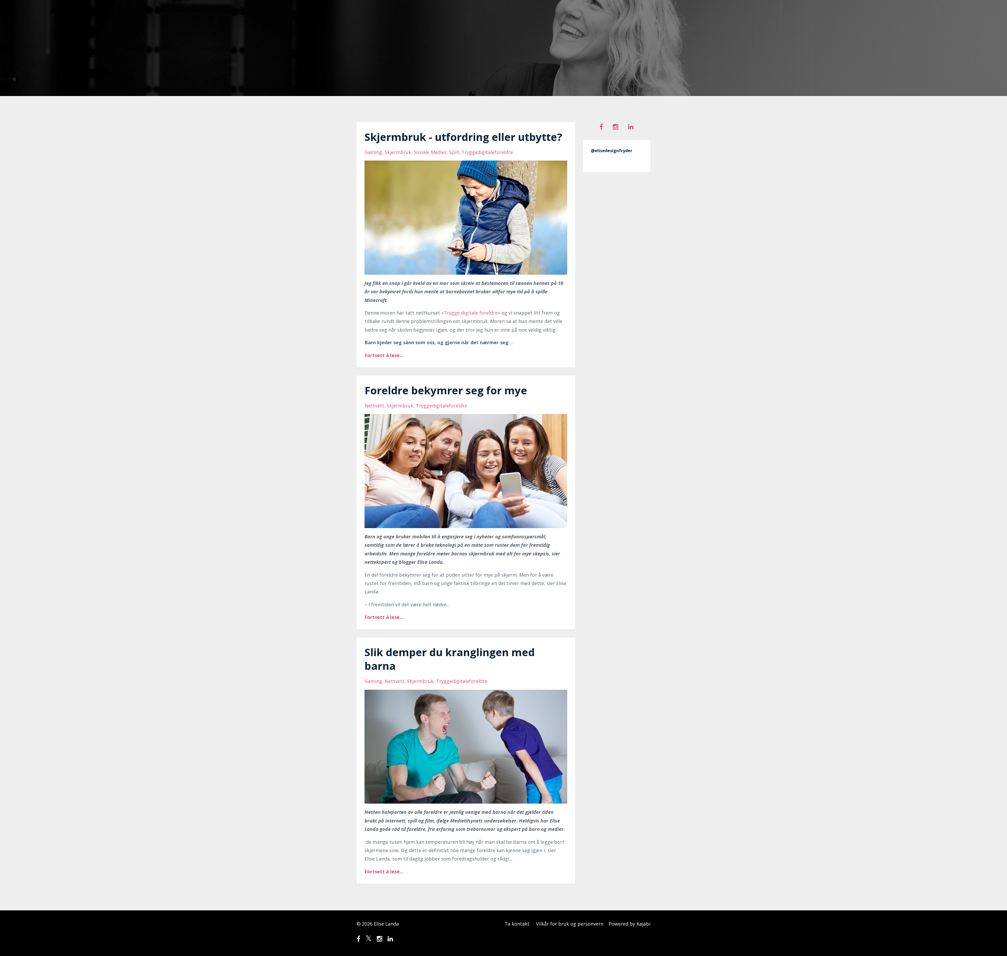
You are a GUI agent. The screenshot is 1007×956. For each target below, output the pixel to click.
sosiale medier (430, 152)
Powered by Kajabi (629, 924)
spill (454, 152)
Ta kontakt (517, 924)
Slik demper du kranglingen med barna (450, 659)
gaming (373, 152)
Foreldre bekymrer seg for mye (446, 390)
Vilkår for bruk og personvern (569, 924)
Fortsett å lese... (384, 355)
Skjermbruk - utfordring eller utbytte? (463, 137)
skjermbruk (398, 152)
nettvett (374, 405)
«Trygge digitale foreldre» (470, 313)
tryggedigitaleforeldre (487, 152)
